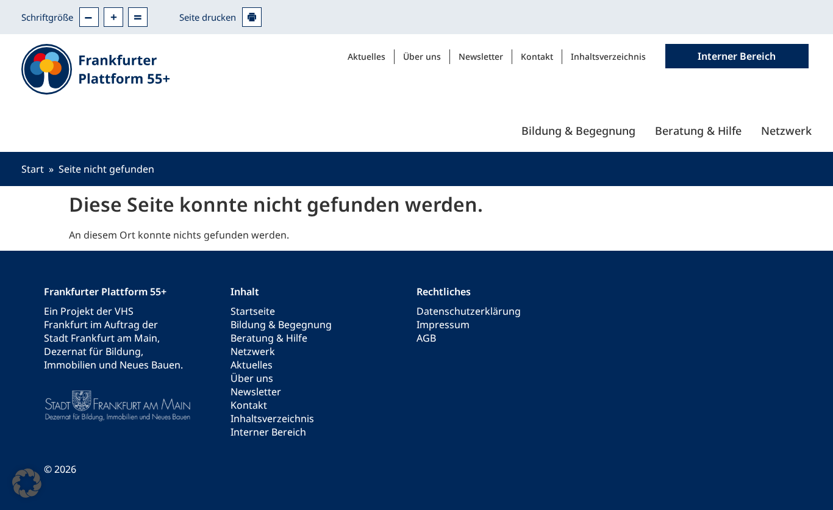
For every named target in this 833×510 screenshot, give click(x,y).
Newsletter (481, 56)
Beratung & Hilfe (698, 130)
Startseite (253, 311)
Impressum (443, 324)
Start (32, 169)
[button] (27, 483)
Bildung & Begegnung (578, 130)
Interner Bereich (268, 432)
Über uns (422, 56)
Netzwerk (786, 130)
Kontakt (537, 56)
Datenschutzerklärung (468, 311)
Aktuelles (366, 56)
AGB (426, 338)
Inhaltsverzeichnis (608, 56)
